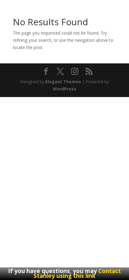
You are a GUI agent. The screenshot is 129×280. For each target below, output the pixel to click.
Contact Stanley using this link (77, 273)
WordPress (64, 89)
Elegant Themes (63, 81)
